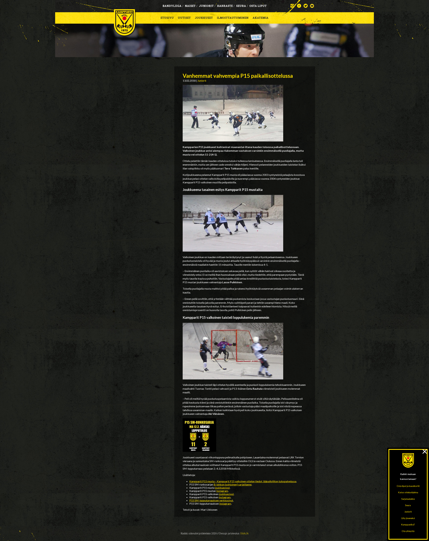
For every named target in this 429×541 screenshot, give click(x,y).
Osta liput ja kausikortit (408, 486)
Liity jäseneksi (408, 518)
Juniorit (408, 511)
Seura (408, 505)
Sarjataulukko (408, 499)
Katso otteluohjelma (408, 492)
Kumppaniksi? (408, 524)
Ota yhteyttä (408, 531)
